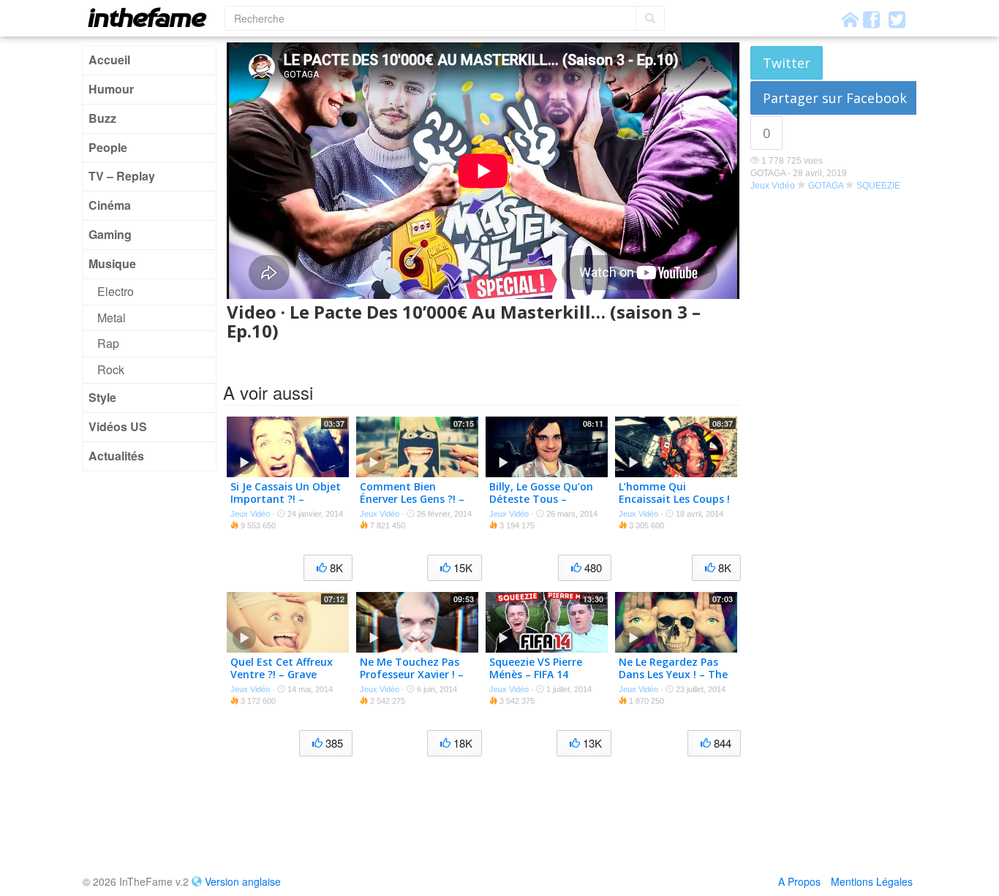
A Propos (799, 881)
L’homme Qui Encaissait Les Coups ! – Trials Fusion (674, 498)
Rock (110, 369)
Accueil (109, 59)
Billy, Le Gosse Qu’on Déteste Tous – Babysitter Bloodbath (544, 498)
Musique (112, 263)
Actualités (116, 455)
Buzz (102, 118)
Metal (111, 317)
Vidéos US (117, 426)
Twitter (786, 63)
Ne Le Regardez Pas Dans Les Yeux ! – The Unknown (673, 674)
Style (102, 397)
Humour (111, 88)
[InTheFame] (152, 17)
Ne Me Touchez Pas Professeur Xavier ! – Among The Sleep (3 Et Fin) (412, 680)
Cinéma (109, 205)
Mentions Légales (872, 881)
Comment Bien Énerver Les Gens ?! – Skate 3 (412, 498)
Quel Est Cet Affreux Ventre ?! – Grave (281, 668)
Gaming (110, 234)
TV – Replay (121, 175)
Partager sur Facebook (835, 98)
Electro (115, 291)
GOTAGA (825, 186)
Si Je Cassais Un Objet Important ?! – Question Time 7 (285, 498)
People (107, 147)
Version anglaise (243, 881)
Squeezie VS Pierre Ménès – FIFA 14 (535, 668)
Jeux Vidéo (772, 186)
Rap (108, 343)
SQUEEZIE (878, 186)
